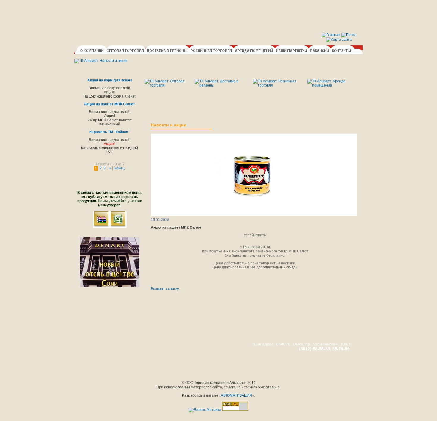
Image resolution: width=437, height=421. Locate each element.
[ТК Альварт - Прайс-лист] (118, 227)
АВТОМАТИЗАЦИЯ (236, 395)
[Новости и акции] (101, 61)
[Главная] (331, 35)
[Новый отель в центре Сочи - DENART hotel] (109, 286)
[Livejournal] (178, 280)
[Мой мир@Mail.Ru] (184, 280)
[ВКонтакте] (172, 280)
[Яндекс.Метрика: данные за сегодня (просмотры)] (205, 410)
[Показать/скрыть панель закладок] (154, 280)
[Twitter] (166, 280)
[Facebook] (160, 280)
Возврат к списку (165, 289)
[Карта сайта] (339, 39)
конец (120, 168)
